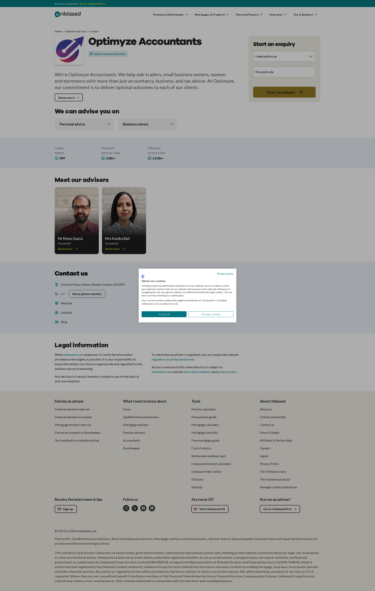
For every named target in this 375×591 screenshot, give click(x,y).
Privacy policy (225, 273)
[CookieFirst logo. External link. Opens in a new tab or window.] (143, 276)
